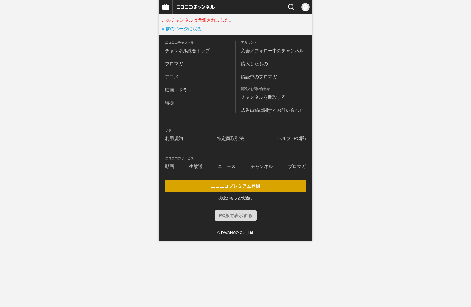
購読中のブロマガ (259, 76)
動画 (169, 166)
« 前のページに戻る (182, 28)
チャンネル (262, 166)
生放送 (195, 166)
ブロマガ (174, 63)
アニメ (171, 76)
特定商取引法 (230, 138)
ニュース (227, 166)
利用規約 (174, 138)
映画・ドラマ (178, 89)
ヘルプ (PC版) (291, 138)
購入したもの (254, 63)
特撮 (169, 103)
